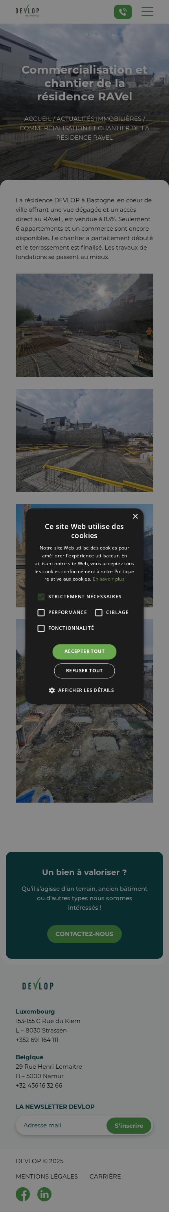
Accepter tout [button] (84, 651)
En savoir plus (109, 579)
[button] (84, 690)
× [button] (135, 517)
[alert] (84, 606)
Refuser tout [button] (84, 670)
